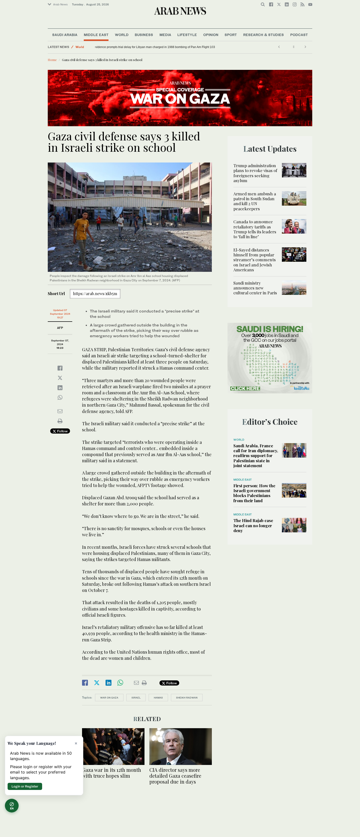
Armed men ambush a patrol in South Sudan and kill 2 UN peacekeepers (254, 201)
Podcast (299, 35)
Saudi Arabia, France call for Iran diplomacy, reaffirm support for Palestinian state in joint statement (255, 455)
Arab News (60, 4)
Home (52, 60)
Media (165, 35)
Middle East (96, 35)
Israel (136, 697)
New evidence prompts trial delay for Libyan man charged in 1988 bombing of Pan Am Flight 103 (161, 47)
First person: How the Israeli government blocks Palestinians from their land (254, 493)
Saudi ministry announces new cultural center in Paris (255, 288)
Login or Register (25, 786)
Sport (231, 35)
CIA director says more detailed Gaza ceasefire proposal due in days (175, 775)
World (122, 35)
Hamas (158, 697)
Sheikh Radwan (186, 697)
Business (144, 35)
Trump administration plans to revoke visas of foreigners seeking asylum (255, 173)
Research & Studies (263, 35)
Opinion (210, 35)
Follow (62, 431)
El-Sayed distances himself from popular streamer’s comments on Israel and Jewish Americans (254, 260)
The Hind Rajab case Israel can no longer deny (253, 525)
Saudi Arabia (64, 35)
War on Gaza (109, 697)
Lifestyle (187, 35)
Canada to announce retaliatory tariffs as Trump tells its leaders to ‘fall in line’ (254, 229)
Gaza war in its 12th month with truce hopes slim (111, 772)
